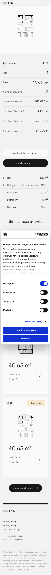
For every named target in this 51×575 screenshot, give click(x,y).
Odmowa (25, 338)
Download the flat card (23, 153)
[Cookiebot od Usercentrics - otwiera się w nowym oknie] (36, 234)
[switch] (44, 292)
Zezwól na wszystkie (25, 330)
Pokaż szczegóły (33, 321)
